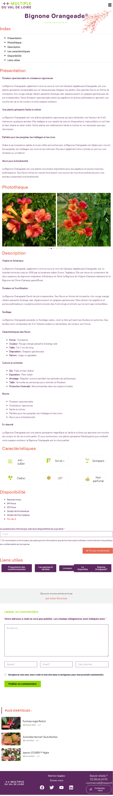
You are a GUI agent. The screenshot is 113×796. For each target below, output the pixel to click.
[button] (110, 5)
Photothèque (14, 42)
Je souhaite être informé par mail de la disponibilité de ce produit (32, 529)
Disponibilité (14, 56)
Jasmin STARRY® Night (36, 752)
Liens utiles (13, 60)
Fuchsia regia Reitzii (34, 721)
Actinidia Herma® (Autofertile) (40, 737)
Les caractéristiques (18, 51)
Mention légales (56, 776)
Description (13, 47)
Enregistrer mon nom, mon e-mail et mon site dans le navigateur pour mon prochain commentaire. (56, 674)
